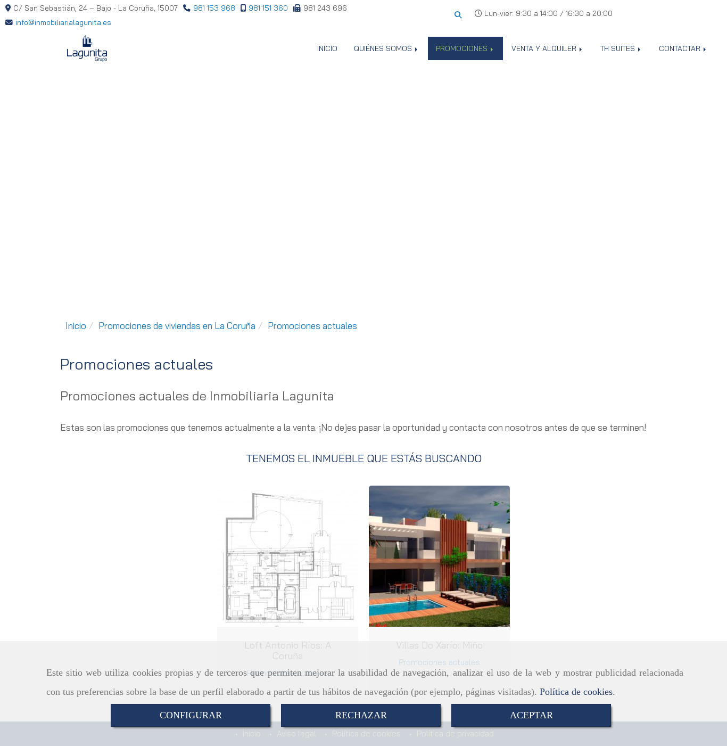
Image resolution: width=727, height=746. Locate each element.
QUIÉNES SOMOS (384, 48)
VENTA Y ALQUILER (545, 48)
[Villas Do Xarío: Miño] (439, 556)
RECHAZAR (361, 715)
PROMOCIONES (463, 48)
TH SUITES (618, 48)
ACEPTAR (531, 715)
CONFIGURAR (191, 715)
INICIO (327, 48)
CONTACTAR (681, 48)
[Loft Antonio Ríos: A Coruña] (288, 556)
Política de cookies (576, 691)
